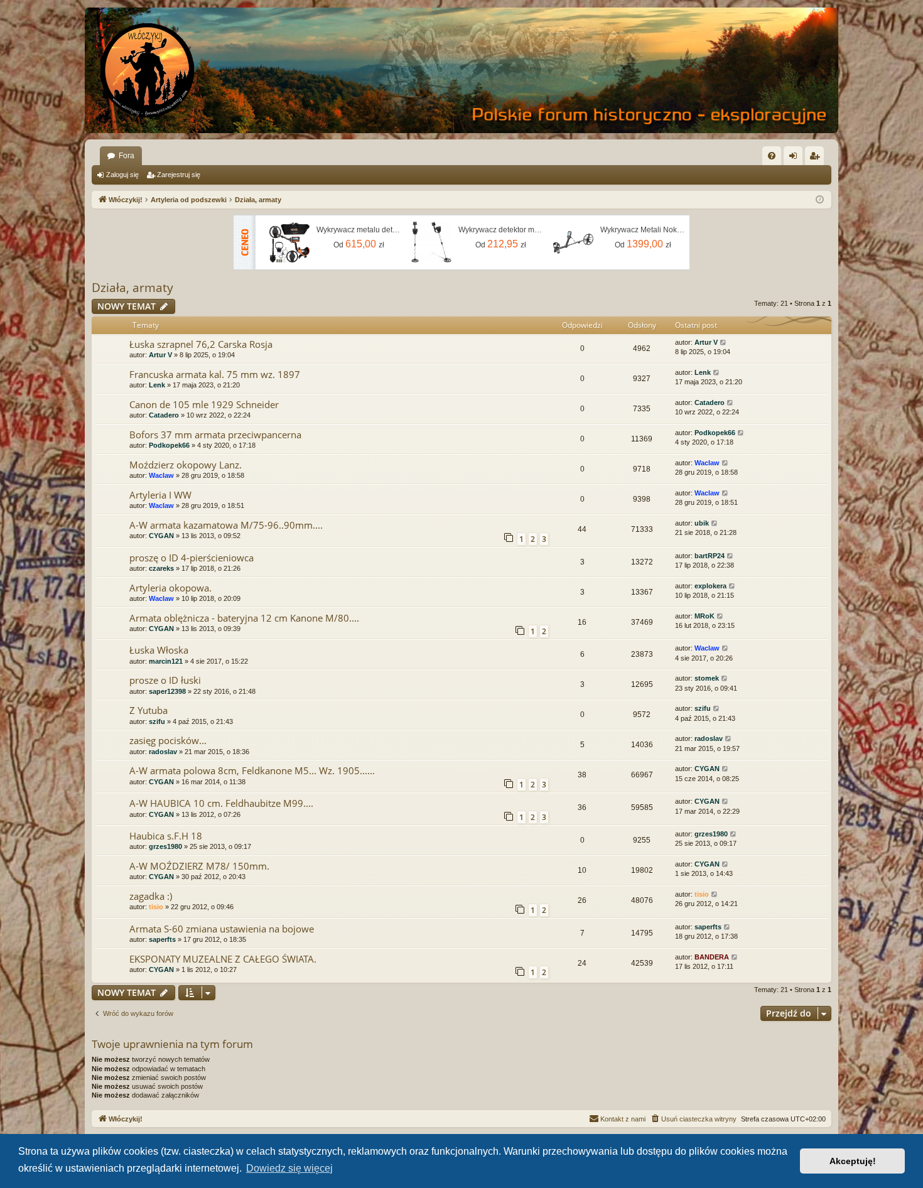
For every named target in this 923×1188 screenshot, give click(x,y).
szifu (157, 721)
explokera (710, 586)
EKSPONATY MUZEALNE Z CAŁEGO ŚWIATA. (222, 959)
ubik (701, 523)
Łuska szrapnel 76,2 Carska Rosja (201, 344)
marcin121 (166, 661)
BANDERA (711, 957)
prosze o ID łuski (165, 680)
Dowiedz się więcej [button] (289, 1168)
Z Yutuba (148, 710)
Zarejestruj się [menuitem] (817, 158)
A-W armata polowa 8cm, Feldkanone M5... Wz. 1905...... (252, 770)
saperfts (162, 939)
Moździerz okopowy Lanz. (185, 464)
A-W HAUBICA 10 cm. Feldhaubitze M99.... (221, 803)
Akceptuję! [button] (852, 1161)
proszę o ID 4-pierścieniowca (191, 557)
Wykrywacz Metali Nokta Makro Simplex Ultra (643, 229)
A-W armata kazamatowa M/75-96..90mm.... (226, 525)
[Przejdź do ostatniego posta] (724, 342)
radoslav (163, 751)
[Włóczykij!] (147, 70)
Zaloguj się (122, 174)
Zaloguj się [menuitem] (795, 158)
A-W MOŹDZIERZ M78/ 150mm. (199, 866)
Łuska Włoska (158, 650)
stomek (706, 678)
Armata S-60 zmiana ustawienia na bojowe (221, 928)
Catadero (164, 415)
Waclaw (161, 475)
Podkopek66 (169, 445)
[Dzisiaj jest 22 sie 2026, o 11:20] (820, 200)
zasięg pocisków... (168, 740)
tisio (156, 906)
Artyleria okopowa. (170, 587)
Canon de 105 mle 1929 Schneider (204, 404)
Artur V (160, 355)
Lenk (157, 385)
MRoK (704, 616)
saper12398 (167, 691)
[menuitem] (771, 155)
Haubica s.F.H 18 (165, 835)
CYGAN (161, 535)
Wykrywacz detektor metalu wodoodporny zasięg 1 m (501, 229)
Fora (126, 155)
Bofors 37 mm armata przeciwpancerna (215, 434)
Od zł (358, 244)
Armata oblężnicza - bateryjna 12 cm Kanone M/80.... (244, 618)
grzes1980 (165, 846)
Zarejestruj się (178, 174)
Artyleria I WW (160, 495)
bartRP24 (709, 555)
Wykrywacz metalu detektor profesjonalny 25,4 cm (359, 229)
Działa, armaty (132, 287)
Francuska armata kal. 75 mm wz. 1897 (214, 374)
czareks (161, 568)
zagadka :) (150, 896)
